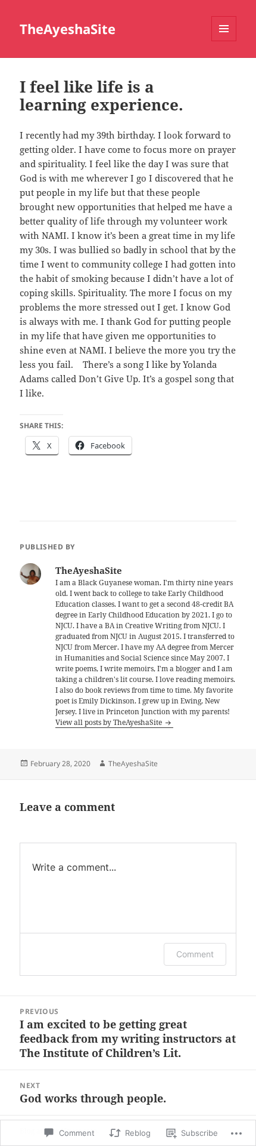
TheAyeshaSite (67, 29)
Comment (195, 954)
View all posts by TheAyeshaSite (109, 722)
